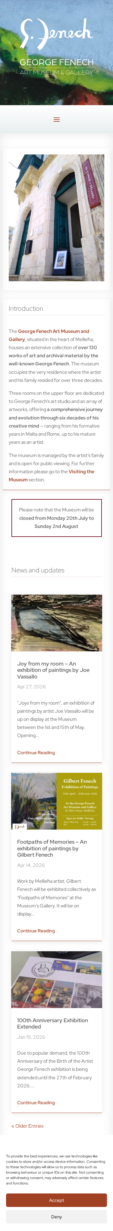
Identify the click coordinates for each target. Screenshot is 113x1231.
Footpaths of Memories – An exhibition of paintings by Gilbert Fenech (52, 848)
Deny (56, 1217)
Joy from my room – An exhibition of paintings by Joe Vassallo (53, 670)
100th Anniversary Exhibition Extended (52, 1023)
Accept (56, 1200)
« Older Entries (27, 1126)
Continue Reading (36, 753)
